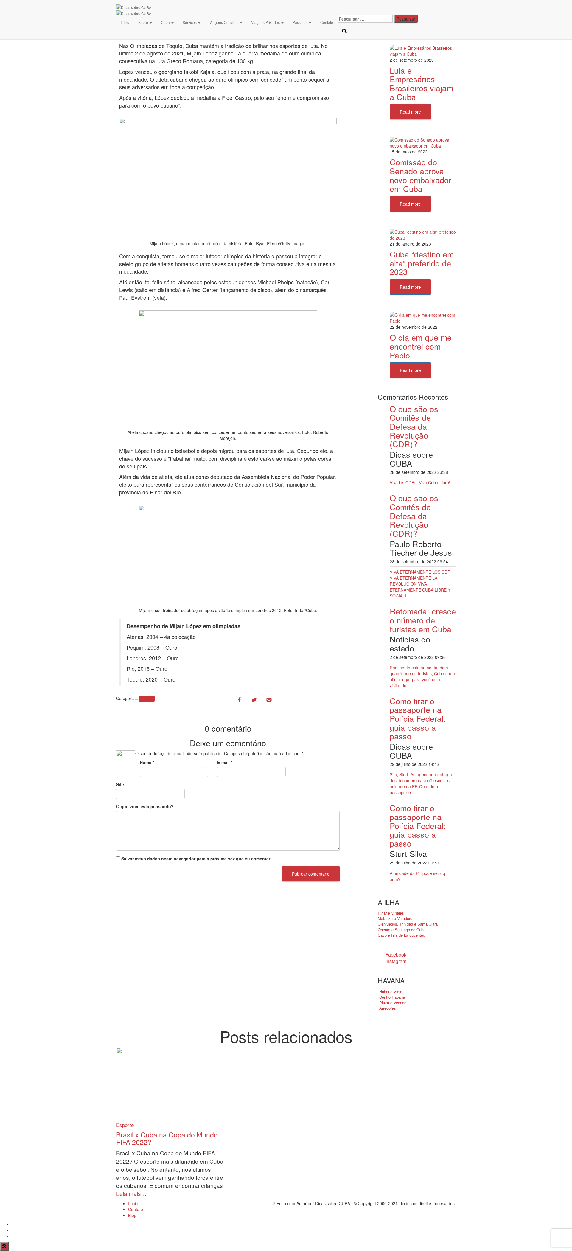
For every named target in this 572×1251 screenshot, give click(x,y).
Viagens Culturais (224, 22)
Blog (132, 1215)
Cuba (166, 22)
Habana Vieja (390, 991)
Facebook (396, 954)
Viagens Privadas (266, 22)
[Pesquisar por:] (365, 19)
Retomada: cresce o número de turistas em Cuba (423, 619)
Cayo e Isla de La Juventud (401, 935)
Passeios (300, 22)
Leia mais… (131, 1193)
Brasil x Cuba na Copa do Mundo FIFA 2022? (167, 1138)
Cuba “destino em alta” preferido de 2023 (422, 262)
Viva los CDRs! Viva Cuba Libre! (420, 482)
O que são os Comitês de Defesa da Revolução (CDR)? (414, 426)
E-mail (224, 762)
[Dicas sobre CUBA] (134, 7)
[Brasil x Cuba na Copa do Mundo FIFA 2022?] (169, 1083)
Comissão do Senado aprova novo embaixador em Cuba (420, 175)
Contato (326, 22)
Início (125, 22)
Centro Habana (392, 997)
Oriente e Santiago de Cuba (401, 929)
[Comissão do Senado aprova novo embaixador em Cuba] (423, 142)
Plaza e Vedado (392, 1002)
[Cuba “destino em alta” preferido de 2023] (423, 234)
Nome (147, 762)
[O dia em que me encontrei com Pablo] (423, 317)
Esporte (147, 698)
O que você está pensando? (145, 806)
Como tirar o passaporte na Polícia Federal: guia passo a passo (418, 718)
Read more (410, 112)
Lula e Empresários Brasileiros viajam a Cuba (421, 83)
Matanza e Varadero (395, 918)
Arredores (387, 1008)
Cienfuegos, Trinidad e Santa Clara (408, 924)
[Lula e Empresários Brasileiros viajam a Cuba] (423, 50)
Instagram (396, 961)
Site (120, 784)
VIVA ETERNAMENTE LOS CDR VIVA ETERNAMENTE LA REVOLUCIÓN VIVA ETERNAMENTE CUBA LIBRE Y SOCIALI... (420, 584)
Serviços (190, 22)
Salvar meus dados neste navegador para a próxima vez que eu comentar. (196, 859)
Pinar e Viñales (391, 913)
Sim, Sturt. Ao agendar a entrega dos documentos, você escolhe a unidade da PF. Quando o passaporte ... (421, 783)
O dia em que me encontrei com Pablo (421, 346)
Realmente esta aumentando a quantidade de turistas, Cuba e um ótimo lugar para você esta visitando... (422, 676)
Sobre (143, 22)
